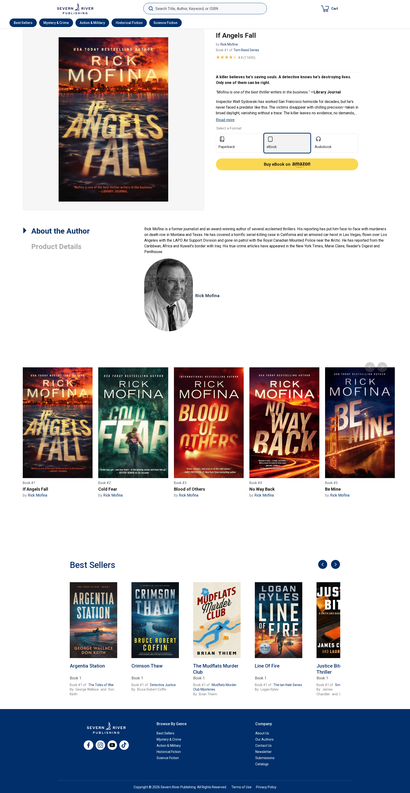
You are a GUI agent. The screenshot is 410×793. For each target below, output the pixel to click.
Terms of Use (241, 787)
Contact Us (263, 745)
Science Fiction (165, 23)
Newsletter (263, 752)
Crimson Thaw (147, 666)
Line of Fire (267, 666)
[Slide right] (335, 564)
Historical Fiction (129, 23)
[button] (329, 8)
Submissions (265, 758)
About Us (262, 733)
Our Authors (264, 739)
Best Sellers (23, 23)
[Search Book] (151, 8)
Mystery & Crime (56, 23)
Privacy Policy (266, 787)
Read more (225, 120)
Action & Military (92, 23)
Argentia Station (87, 666)
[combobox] (205, 8)
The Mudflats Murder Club (215, 669)
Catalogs (262, 764)
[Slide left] (322, 564)
